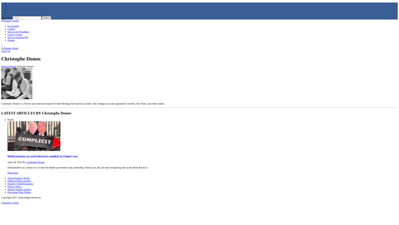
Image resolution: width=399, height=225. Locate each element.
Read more (12, 173)
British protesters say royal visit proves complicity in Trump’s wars (42, 156)
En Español (13, 26)
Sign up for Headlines (18, 31)
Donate (11, 40)
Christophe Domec (35, 162)
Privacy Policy (14, 186)
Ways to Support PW (17, 37)
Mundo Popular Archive (19, 189)
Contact (11, 29)
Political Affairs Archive (19, 181)
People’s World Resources (20, 183)
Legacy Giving (14, 34)
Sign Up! (5, 51)
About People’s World (18, 178)
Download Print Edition (19, 192)
